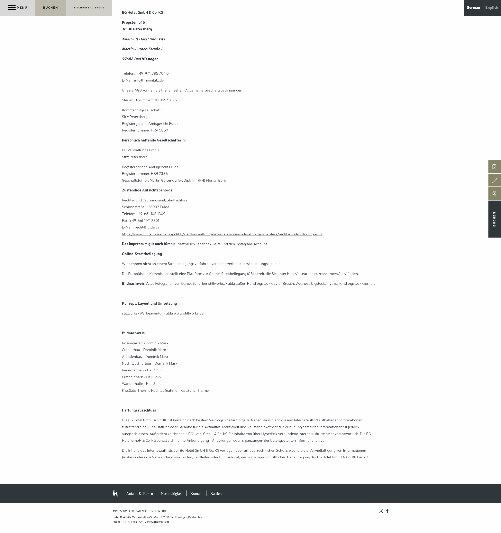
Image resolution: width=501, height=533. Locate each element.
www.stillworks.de (189, 313)
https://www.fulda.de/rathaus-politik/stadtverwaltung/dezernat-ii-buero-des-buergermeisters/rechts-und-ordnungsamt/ (222, 234)
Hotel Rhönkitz (119, 493)
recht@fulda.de (147, 227)
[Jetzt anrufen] (494, 180)
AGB (131, 511)
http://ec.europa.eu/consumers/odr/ (317, 274)
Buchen (50, 7)
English (491, 8)
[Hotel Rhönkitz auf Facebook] (387, 511)
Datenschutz (144, 511)
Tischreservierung (89, 8)
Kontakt (196, 493)
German (473, 8)
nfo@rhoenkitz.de (149, 80)
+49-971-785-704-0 (133, 521)
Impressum (120, 511)
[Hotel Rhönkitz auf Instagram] (381, 511)
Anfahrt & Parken (139, 493)
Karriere (216, 493)
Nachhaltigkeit (172, 493)
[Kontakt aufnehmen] (494, 166)
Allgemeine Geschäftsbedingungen (213, 90)
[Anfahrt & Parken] (494, 193)
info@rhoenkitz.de (158, 521)
